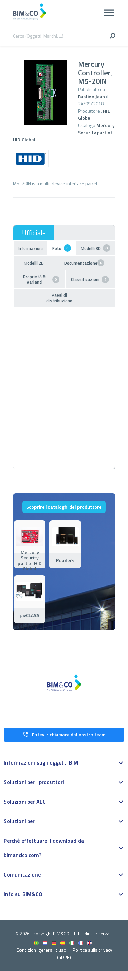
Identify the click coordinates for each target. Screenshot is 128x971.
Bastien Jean (91, 96)
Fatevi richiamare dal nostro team (68, 734)
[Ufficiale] (33, 232)
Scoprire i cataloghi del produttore (64, 506)
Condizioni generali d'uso (41, 950)
